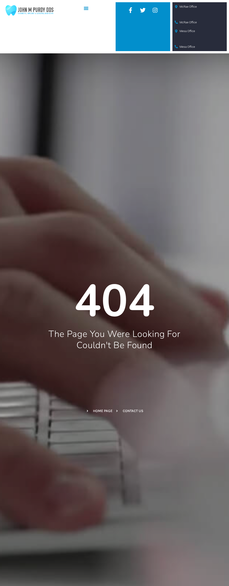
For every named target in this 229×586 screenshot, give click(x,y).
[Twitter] (142, 10)
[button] (86, 8)
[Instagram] (155, 10)
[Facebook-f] (130, 10)
